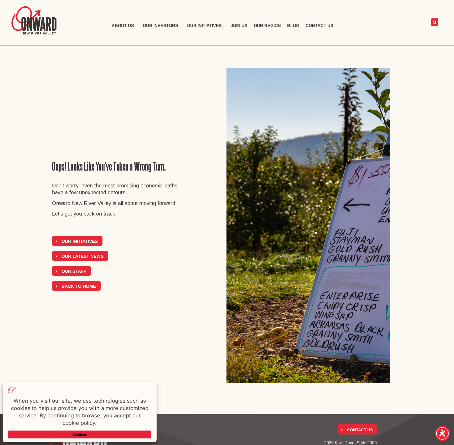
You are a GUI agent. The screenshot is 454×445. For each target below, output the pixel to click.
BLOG (293, 25)
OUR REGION (267, 25)
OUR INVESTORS (160, 25)
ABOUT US (123, 25)
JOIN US (239, 25)
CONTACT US (319, 25)
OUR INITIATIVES (204, 25)
